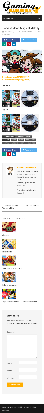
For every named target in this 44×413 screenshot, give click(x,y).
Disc (32, 140)
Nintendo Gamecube (27, 143)
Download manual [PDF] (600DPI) (16, 80)
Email (10, 370)
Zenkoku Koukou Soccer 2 (12, 268)
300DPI (14, 140)
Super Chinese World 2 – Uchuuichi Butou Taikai (19, 301)
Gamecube (20, 137)
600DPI (21, 140)
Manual (6, 143)
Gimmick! (5, 235)
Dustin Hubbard (27, 32)
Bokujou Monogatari (9, 285)
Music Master (7, 252)
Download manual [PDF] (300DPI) (16, 77)
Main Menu (10, 18)
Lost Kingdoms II (32, 205)
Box (27, 140)
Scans (28, 137)
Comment (11, 332)
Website (10, 378)
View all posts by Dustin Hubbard (26, 191)
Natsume (14, 143)
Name (10, 363)
